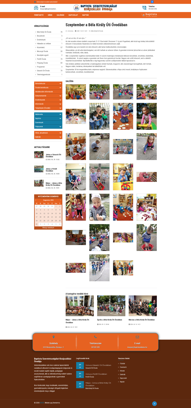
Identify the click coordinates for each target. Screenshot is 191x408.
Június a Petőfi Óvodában (51, 170)
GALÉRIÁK (60, 15)
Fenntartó (123, 367)
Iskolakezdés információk (44, 92)
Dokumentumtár (40, 96)
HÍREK (50, 15)
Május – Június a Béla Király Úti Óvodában (54, 184)
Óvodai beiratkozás (41, 88)
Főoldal (122, 363)
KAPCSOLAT (73, 15)
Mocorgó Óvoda (42, 51)
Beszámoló (41, 36)
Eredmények (41, 40)
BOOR (42, 403)
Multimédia (39, 114)
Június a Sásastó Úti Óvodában (53, 156)
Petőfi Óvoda (41, 59)
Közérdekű (41, 47)
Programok (41, 67)
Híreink (122, 371)
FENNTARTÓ (38, 15)
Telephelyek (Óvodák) (42, 108)
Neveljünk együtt (43, 55)
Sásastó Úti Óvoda (43, 71)
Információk (39, 104)
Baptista (38, 118)
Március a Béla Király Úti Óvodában (142, 320)
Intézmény (70, 31)
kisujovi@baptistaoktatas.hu (137, 347)
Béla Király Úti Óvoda (44, 32)
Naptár (122, 382)
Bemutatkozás (40, 83)
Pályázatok (39, 127)
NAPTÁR (85, 15)
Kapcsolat (123, 378)
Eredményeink (40, 100)
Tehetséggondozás (43, 74)
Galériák (38, 137)
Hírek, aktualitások (41, 133)
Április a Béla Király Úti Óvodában (109, 320)
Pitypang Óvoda (42, 63)
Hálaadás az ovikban (44, 44)
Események (39, 122)
